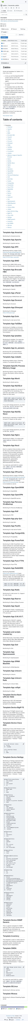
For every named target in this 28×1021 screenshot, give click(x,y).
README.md (6, 59)
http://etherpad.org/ (8, 312)
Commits (6, 29)
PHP (8, 177)
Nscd (8, 167)
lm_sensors (10, 151)
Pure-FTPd (10, 187)
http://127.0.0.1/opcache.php (10, 482)
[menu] (6, 1019)
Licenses (18, 1019)
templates (5, 48)
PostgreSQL (10, 183)
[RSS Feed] (2, 8)
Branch (15, 29)
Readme (4, 24)
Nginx (9, 165)
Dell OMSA (10, 223)
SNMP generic (11, 219)
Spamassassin (11, 201)
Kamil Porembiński (5, 40)
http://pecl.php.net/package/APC (12, 252)
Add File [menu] (21, 34)
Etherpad (9, 143)
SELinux (9, 225)
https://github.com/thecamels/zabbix (9, 21)
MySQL (9, 161)
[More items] (26, 10)
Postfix (9, 181)
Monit (9, 159)
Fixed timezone (14, 56)
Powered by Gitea (10, 1015)
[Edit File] (25, 63)
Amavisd (9, 127)
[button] (6, 8)
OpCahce (9, 169)
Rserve (9, 193)
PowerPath (10, 185)
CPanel (9, 139)
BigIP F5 (9, 213)
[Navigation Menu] (25, 2)
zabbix (5, 5)
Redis (8, 191)
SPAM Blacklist (11, 203)
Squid (9, 195)
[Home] (3, 2)
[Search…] (26, 14)
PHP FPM (9, 179)
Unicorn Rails (11, 207)
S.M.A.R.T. (10, 197)
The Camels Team (8, 115)
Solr (8, 199)
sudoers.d (5, 46)
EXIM (8, 145)
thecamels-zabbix (13, 5)
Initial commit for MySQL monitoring (19, 53)
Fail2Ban (9, 147)
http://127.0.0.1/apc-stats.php (11, 257)
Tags (23, 29)
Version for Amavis (15, 51)
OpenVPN (10, 173)
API (23, 1019)
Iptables (9, 149)
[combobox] (9, 35)
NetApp (9, 217)
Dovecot (9, 141)
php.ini (4, 56)
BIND (8, 133)
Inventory (10, 221)
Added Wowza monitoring (14, 40)
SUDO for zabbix (15, 46)
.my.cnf (5, 53)
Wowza (9, 227)
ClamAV (9, 137)
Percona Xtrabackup (13, 175)
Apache (9, 129)
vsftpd (9, 209)
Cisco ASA (10, 215)
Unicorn (9, 205)
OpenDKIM (10, 171)
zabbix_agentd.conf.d (6, 51)
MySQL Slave (11, 163)
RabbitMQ (10, 189)
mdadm (9, 153)
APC (8, 131)
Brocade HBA (11, 135)
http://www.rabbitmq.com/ (10, 573)
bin (3, 43)
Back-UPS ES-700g (12, 211)
